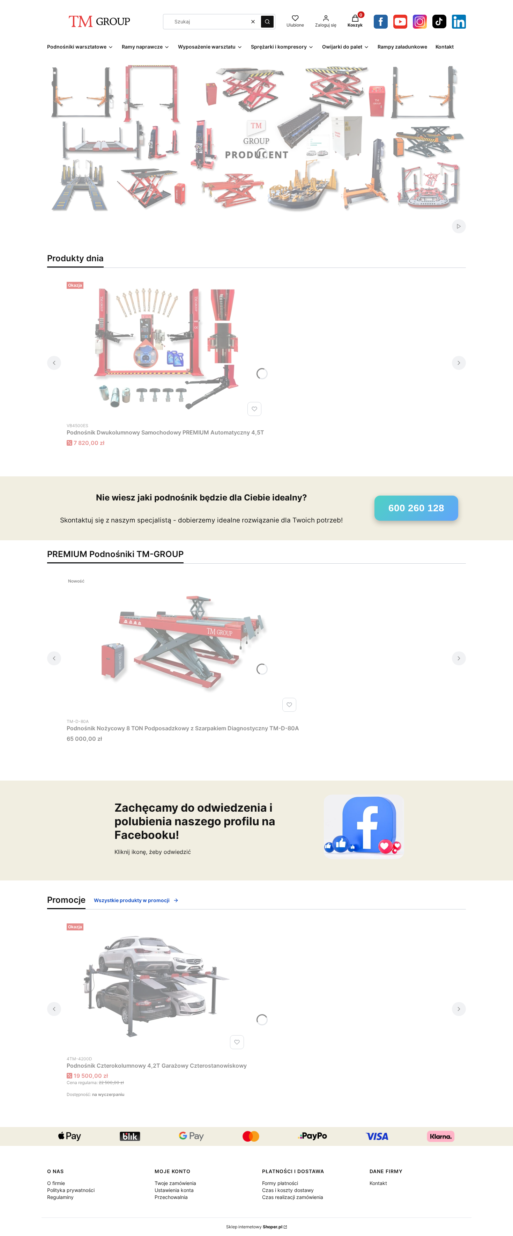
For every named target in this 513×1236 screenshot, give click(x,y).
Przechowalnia (171, 1197)
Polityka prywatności (71, 1190)
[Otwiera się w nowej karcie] (420, 22)
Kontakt (378, 1183)
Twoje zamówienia (175, 1183)
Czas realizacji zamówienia (292, 1197)
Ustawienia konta (174, 1190)
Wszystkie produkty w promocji (132, 900)
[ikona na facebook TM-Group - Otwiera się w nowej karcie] (381, 22)
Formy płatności (280, 1183)
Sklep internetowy (254, 1226)
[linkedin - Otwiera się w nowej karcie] (459, 22)
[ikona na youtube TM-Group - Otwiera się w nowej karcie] (400, 22)
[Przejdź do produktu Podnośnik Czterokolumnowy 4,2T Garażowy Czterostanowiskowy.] (156, 986)
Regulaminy (60, 1197)
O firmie (56, 1183)
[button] (267, 22)
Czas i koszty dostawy (288, 1190)
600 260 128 (416, 508)
